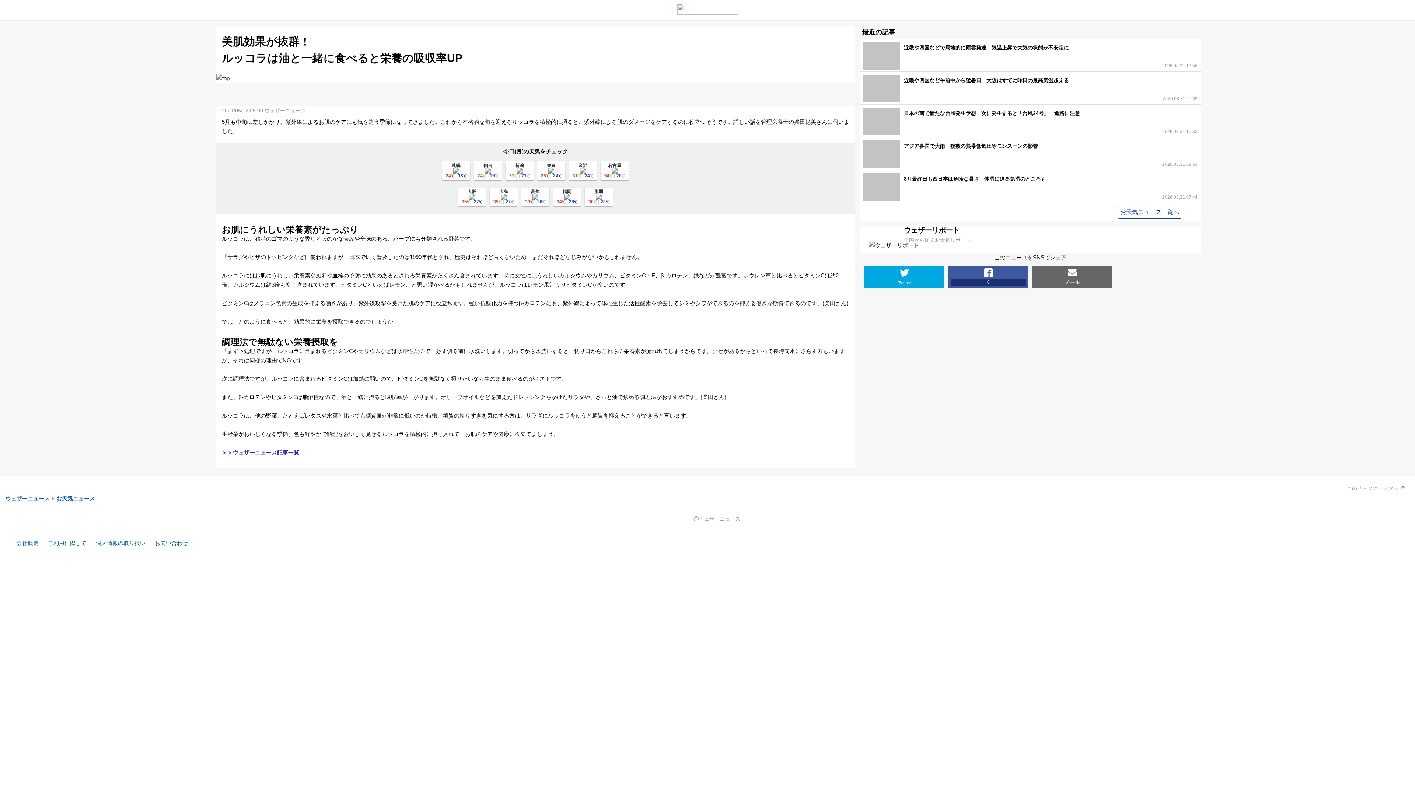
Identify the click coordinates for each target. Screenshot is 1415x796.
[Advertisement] (535, 94)
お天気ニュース (75, 498)
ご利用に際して (67, 543)
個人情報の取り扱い (121, 543)
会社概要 (28, 543)
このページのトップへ (1372, 488)
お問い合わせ (171, 543)
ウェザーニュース (28, 498)
